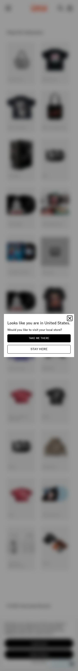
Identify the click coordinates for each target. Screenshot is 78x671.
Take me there (39, 338)
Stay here (39, 349)
